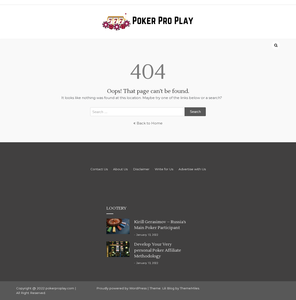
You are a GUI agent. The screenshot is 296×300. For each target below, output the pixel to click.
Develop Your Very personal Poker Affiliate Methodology (157, 250)
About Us (120, 169)
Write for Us (164, 169)
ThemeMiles (189, 288)
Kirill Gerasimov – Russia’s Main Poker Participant (160, 224)
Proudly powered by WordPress (122, 288)
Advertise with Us (192, 169)
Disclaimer (141, 169)
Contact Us (99, 169)
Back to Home (150, 123)
